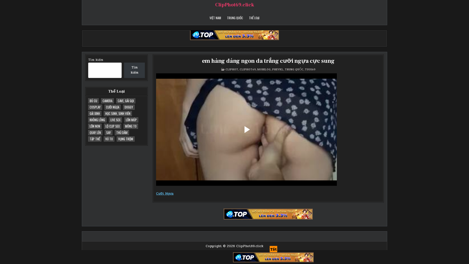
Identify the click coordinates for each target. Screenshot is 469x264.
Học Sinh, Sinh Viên (117, 113)
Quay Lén (95, 132)
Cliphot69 (248, 69)
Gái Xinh (95, 113)
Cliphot (231, 69)
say (108, 132)
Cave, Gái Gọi (126, 100)
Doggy (129, 107)
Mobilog (264, 69)
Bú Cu (93, 100)
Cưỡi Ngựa (112, 107)
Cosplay (95, 107)
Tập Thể (95, 138)
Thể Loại (254, 17)
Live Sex (115, 119)
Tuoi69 (310, 69)
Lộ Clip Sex (113, 126)
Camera (107, 100)
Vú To (109, 138)
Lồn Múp (131, 119)
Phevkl (277, 69)
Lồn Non (95, 126)
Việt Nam (215, 17)
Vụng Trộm (125, 138)
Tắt (273, 249)
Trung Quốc (235, 17)
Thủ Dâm (122, 132)
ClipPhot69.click (234, 5)
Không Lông (97, 119)
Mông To (131, 126)
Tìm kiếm (95, 59)
